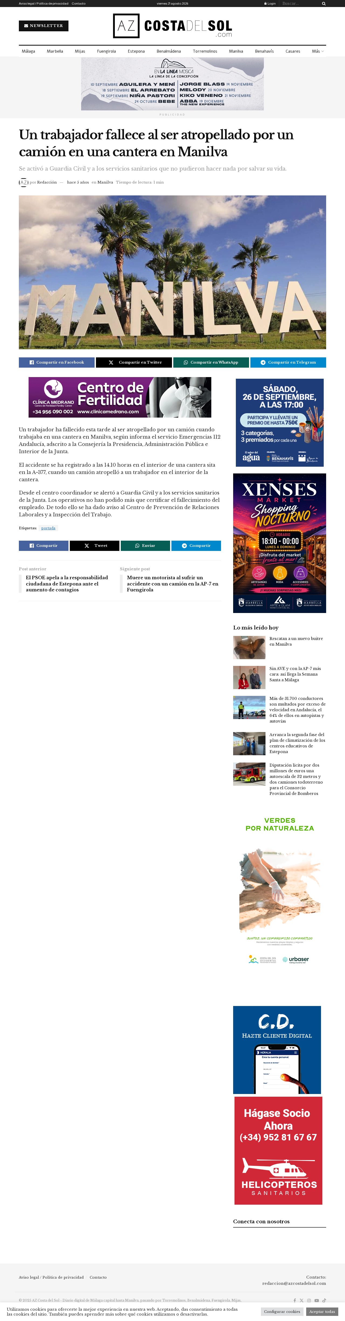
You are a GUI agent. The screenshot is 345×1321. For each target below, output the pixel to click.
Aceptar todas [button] (322, 1311)
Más (316, 51)
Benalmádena (169, 51)
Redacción (47, 182)
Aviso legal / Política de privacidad (43, 3)
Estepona (136, 51)
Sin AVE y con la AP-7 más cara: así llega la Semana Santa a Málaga (295, 674)
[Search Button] (322, 3)
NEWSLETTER (46, 25)
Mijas (80, 51)
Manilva (236, 51)
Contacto (78, 3)
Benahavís (264, 51)
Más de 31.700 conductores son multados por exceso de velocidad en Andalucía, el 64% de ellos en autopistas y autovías (298, 710)
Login (271, 3)
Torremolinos (205, 51)
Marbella (55, 51)
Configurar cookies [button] (282, 1311)
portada (48, 528)
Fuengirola (106, 51)
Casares (293, 51)
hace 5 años (78, 182)
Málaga (28, 51)
